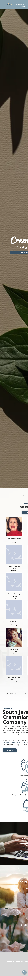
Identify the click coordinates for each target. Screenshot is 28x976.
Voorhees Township (21, 742)
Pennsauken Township (9, 742)
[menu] (25, 2)
